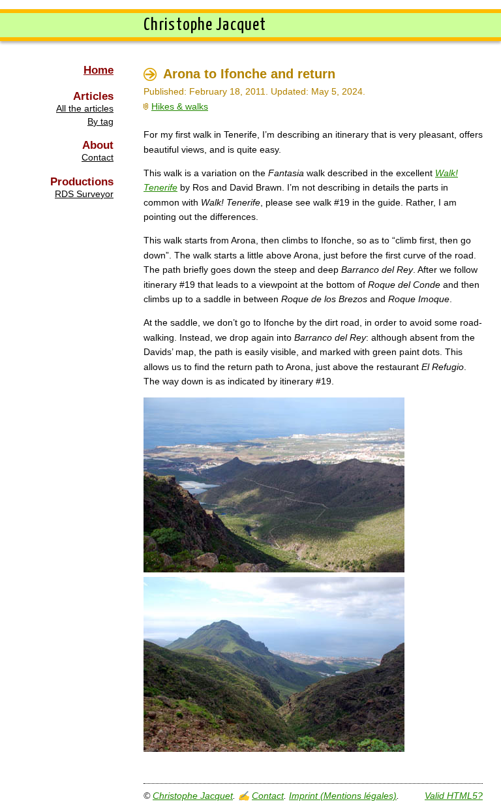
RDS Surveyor (84, 194)
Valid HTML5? (454, 795)
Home (99, 70)
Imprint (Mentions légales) (343, 795)
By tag (100, 121)
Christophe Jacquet (193, 795)
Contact (98, 157)
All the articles (85, 108)
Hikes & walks (179, 106)
